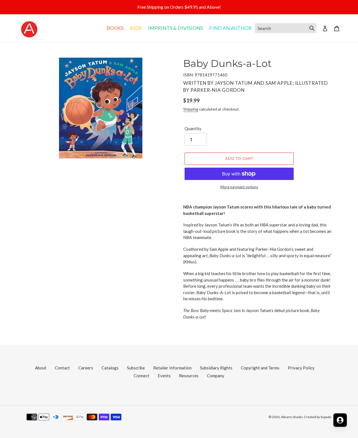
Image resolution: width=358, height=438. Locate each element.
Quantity (193, 128)
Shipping (190, 109)
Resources (189, 375)
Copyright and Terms (260, 367)
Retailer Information (172, 367)
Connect (141, 375)
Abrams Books (292, 417)
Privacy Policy (301, 367)
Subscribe (136, 367)
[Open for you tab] (340, 420)
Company (215, 375)
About (40, 367)
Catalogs (110, 367)
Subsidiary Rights (216, 367)
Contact (62, 367)
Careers (85, 367)
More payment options (239, 187)
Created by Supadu (317, 417)
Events (164, 375)
